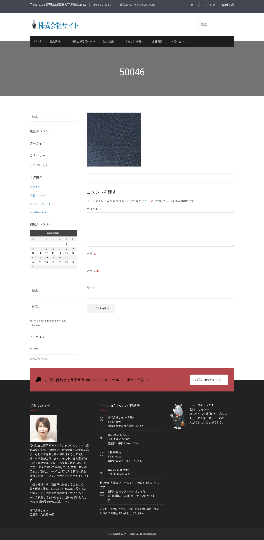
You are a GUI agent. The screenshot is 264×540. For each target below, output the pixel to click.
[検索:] (53, 117)
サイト (91, 287)
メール (93, 270)
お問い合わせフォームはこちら (126, 491)
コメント (94, 209)
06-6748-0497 (121, 469)
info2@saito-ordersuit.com (137, 4)
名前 (91, 253)
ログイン (35, 187)
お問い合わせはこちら (209, 379)
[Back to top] (252, 528)
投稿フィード (38, 195)
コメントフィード (40, 203)
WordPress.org (38, 212)
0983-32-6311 (102, 4)
